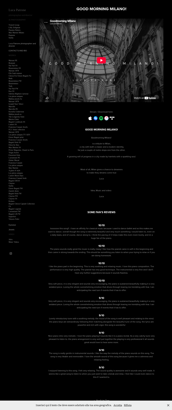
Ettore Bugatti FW (16, 188)
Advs (10, 239)
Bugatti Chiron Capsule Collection (22, 204)
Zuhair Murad (14, 160)
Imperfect (12, 217)
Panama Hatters (14, 30)
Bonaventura (13, 84)
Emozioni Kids (14, 155)
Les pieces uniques (16, 96)
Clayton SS (13, 199)
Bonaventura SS (15, 68)
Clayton (12, 183)
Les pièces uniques (16, 165)
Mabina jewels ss (15, 114)
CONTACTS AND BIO (18, 51)
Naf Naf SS (13, 66)
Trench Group (14, 25)
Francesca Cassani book (17, 178)
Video (11, 234)
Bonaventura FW (15, 81)
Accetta (118, 405)
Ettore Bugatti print (16, 137)
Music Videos (14, 242)
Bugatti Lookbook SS (17, 122)
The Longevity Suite (16, 117)
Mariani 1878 (14, 71)
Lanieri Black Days (16, 176)
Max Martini (13, 168)
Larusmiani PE (14, 158)
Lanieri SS (13, 124)
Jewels (11, 229)
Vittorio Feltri (14, 219)
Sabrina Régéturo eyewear (18, 94)
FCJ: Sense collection (17, 130)
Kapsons (12, 35)
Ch (10, 206)
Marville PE (13, 109)
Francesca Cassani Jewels (18, 127)
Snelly (11, 38)
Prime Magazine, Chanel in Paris (21, 150)
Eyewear (12, 225)
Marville (12, 107)
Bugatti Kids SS (15, 142)
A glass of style (14, 171)
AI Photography (17, 20)
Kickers (11, 201)
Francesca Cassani (15, 163)
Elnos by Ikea (14, 145)
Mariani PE (13, 61)
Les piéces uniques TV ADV (19, 135)
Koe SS (11, 91)
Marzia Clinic (14, 119)
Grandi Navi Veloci (16, 104)
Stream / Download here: (101, 111)
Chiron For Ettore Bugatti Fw (20, 76)
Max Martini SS (15, 147)
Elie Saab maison (15, 73)
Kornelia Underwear (16, 112)
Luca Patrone (18, 10)
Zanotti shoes (14, 191)
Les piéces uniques (16, 173)
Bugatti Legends (15, 209)
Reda (10, 78)
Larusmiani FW (15, 211)
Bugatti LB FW (14, 214)
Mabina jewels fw (15, 99)
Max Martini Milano (16, 33)
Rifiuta (128, 405)
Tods (10, 86)
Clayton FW (13, 196)
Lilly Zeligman (14, 28)
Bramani (12, 63)
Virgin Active (14, 153)
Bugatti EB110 (14, 181)
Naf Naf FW (13, 89)
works (12, 55)
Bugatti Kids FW (15, 194)
